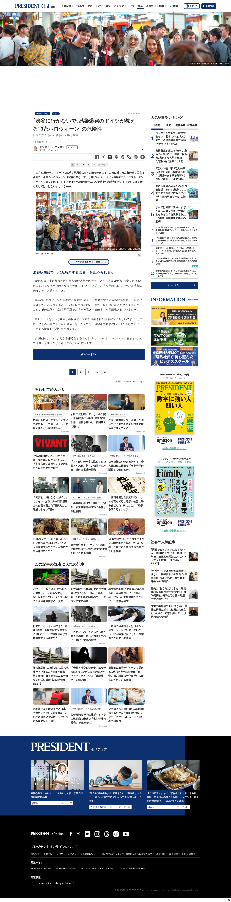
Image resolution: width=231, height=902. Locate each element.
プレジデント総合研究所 (41, 883)
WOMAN (60, 868)
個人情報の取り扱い (112, 853)
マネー (91, 6)
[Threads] (106, 834)
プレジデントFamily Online (130, 868)
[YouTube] (126, 834)
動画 (161, 6)
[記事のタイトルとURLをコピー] (129, 157)
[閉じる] (229, 900)
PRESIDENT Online (42, 142)
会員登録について (89, 853)
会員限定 (151, 6)
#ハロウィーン (42, 113)
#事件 (55, 113)
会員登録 (210, 6)
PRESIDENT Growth (41, 868)
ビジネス (79, 6)
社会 (140, 6)
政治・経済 (104, 6)
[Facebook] (71, 834)
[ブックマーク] (143, 149)
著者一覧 (48, 853)
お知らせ (35, 853)
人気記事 (66, 6)
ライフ (131, 6)
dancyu (72, 868)
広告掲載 (160, 853)
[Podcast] (116, 834)
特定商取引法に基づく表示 (139, 853)
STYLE (84, 868)
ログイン (193, 6)
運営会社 (173, 853)
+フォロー (72, 147)
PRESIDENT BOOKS (102, 868)
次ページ (102, 165)
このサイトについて (66, 853)
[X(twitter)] (78, 834)
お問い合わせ (188, 853)
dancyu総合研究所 (63, 883)
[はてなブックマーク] (87, 834)
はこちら (174, 449)
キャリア (119, 6)
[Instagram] (97, 834)
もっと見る (173, 285)
